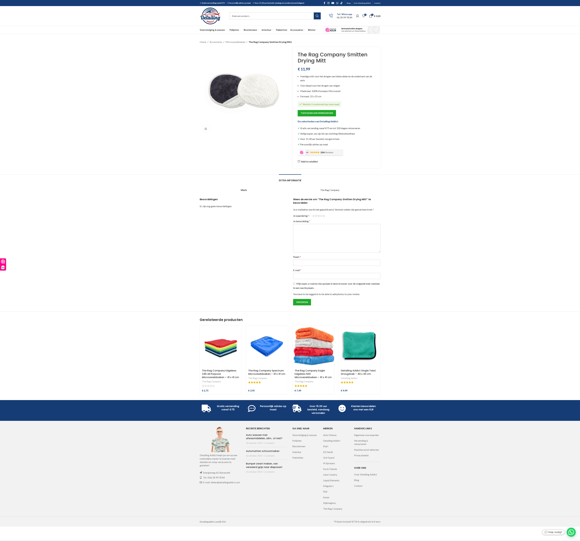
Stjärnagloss (329, 502)
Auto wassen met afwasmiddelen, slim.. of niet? (264, 436)
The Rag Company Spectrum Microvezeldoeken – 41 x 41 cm (266, 372)
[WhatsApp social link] (337, 3)
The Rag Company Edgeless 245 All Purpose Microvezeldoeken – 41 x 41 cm (220, 374)
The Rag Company (211, 381)
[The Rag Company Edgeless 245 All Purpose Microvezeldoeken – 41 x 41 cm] (221, 346)
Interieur (296, 452)
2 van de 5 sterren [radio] (316, 216)
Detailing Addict (349, 378)
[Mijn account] (358, 16)
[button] (571, 532)
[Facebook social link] (324, 3)
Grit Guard (328, 457)
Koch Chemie (330, 469)
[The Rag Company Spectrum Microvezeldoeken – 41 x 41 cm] (267, 346)
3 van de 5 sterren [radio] (319, 216)
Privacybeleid (361, 455)
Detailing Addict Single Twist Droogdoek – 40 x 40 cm (358, 372)
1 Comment (269, 443)
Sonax (326, 497)
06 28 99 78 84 (344, 17)
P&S (325, 491)
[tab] (290, 179)
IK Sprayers (329, 463)
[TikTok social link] (341, 3)
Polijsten (296, 440)
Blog (356, 480)
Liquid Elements (331, 480)
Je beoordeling (301, 221)
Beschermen (298, 446)
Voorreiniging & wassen (304, 435)
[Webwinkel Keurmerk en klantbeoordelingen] (352, 29)
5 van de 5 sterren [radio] (324, 216)
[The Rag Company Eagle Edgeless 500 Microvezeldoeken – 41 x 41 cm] (313, 346)
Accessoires (216, 41)
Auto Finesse (329, 435)
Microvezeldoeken (235, 41)
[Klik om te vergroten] (206, 129)
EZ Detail (328, 452)
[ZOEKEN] (317, 15)
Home (203, 41)
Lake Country (330, 474)
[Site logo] (210, 15)
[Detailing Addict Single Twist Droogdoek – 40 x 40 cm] (359, 346)
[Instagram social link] (328, 3)
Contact (358, 485)
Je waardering (301, 216)
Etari (325, 446)
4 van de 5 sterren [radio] (321, 216)
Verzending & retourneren (361, 442)
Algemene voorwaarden (366, 435)
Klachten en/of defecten (366, 449)
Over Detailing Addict (365, 474)
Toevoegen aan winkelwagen (317, 113)
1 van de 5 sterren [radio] (313, 216)
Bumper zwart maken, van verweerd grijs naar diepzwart (264, 465)
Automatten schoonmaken (262, 451)
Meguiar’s (328, 485)
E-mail (297, 270)
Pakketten (297, 457)
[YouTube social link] (333, 3)
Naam (297, 256)
